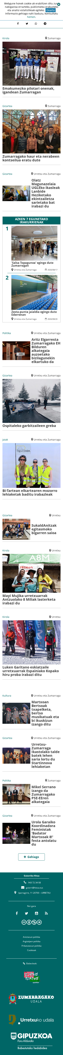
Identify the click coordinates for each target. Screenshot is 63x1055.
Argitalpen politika (31, 941)
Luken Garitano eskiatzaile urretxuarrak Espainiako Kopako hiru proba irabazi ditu (30, 671)
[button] (58, 4)
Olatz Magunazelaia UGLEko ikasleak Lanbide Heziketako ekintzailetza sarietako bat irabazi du (45, 193)
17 (56, 269)
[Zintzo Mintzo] (31, 977)
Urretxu (56, 515)
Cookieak (31, 950)
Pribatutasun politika (31, 945)
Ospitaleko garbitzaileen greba (29, 425)
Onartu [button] (50, 10)
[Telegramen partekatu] (45, 24)
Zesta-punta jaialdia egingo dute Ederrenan (34, 313)
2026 (50, 269)
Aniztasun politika (31, 936)
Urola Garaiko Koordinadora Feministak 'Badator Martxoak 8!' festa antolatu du (43, 833)
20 (56, 319)
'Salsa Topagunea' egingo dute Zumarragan (32, 264)
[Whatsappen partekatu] (36, 24)
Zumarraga (54, 38)
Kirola (5, 38)
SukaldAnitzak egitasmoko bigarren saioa (44, 529)
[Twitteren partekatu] (27, 24)
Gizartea (7, 106)
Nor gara (31, 906)
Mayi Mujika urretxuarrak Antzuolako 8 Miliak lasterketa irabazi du (28, 599)
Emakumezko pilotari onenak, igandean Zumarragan (28, 90)
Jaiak (5, 439)
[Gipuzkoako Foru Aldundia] (31, 1041)
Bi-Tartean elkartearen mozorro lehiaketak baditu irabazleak (29, 492)
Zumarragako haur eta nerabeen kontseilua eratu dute (30, 158)
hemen (31, 17)
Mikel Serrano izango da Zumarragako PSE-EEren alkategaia (43, 794)
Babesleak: (31, 963)
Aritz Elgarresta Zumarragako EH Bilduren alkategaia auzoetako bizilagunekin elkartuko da (45, 350)
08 (53, 269)
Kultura (6, 695)
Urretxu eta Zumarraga (47, 174)
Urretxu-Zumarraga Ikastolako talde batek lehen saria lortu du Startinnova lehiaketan (45, 755)
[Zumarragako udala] (31, 998)
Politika (6, 333)
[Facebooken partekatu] (18, 24)
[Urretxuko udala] (31, 1020)
